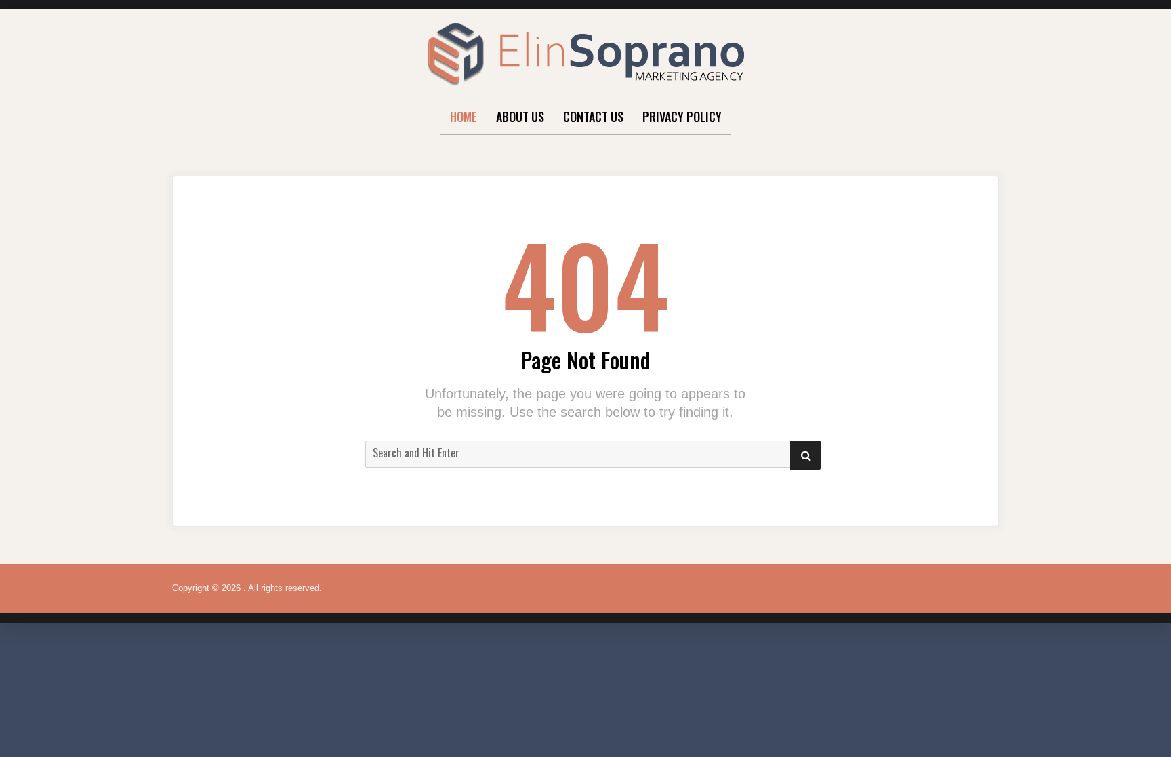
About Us (520, 116)
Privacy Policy (682, 116)
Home (463, 116)
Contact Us (593, 116)
